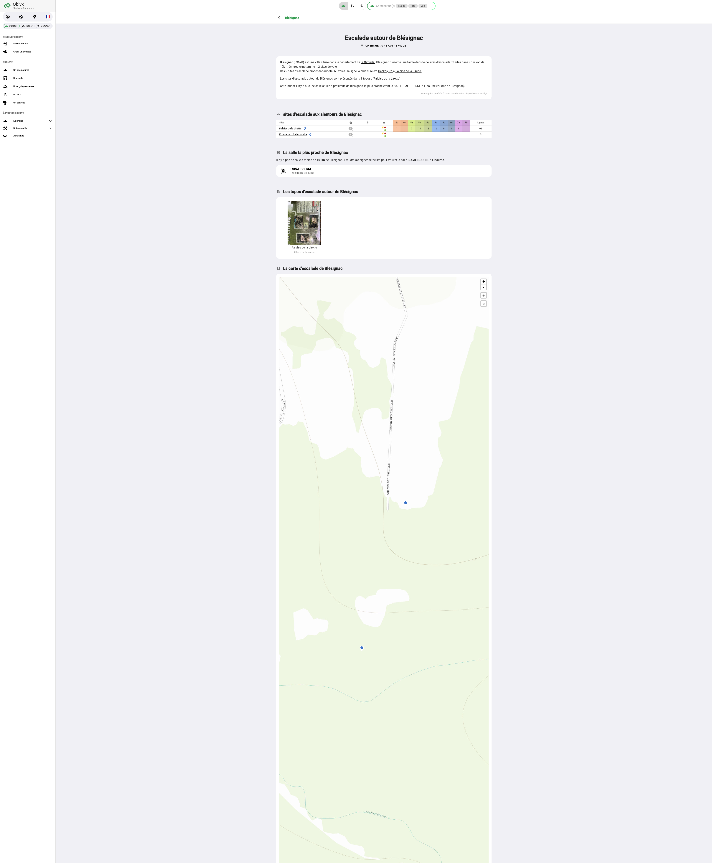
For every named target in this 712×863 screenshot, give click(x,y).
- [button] (483, 287)
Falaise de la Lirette (408, 71)
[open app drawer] (60, 5)
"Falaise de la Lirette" (387, 78)
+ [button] (483, 281)
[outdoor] (343, 6)
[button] (7, 16)
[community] (361, 6)
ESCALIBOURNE (411, 86)
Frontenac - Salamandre (293, 134)
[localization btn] (34, 16)
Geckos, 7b (385, 71)
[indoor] (352, 6)
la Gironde (368, 62)
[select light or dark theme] (21, 16)
